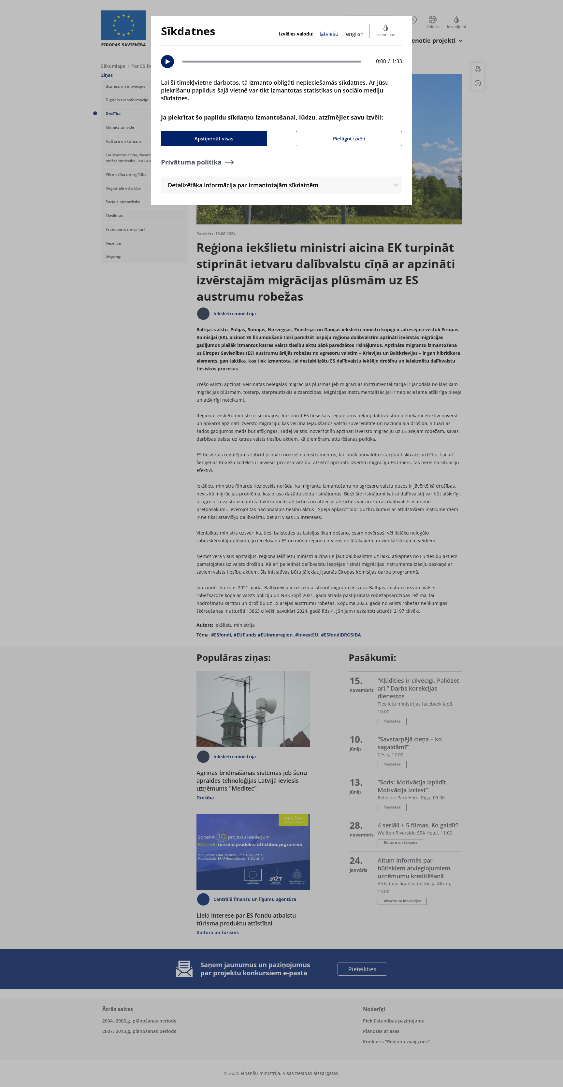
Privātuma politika (191, 162)
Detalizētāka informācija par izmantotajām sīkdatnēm (243, 185)
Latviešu (329, 33)
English (355, 33)
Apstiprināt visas (214, 138)
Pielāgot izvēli (349, 138)
